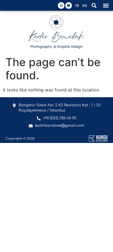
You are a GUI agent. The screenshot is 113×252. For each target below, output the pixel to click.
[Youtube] (68, 5)
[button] (93, 5)
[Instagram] (61, 5)
